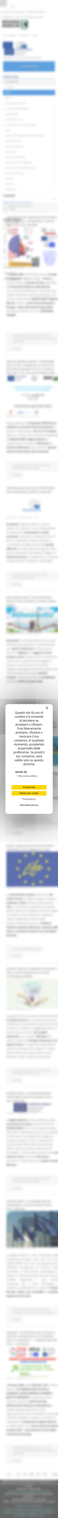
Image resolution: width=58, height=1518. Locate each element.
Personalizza (29, 799)
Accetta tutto (29, 787)
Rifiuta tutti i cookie (29, 793)
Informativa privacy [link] (29, 805)
